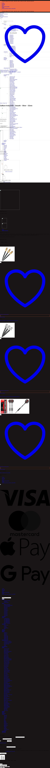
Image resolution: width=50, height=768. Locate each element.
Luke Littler (12, 111)
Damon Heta (6, 656)
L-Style (5, 157)
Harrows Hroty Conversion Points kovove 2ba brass (9, 320)
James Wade (6, 668)
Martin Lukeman (12, 116)
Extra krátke (6, 625)
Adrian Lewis (6, 650)
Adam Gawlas (6, 649)
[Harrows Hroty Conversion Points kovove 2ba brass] (7, 261)
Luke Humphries (12, 109)
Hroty (14, 127)
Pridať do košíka (3, 126)
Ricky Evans (12, 110)
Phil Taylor (11, 122)
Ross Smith (6, 699)
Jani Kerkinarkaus (7, 670)
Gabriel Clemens (7, 662)
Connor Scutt (6, 655)
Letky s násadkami (7, 623)
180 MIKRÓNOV (7, 622)
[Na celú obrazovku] (3, 766)
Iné (6, 103)
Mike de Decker (6, 690)
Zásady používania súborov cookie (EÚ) (8, 8)
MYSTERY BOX (4, 646)
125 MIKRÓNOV (7, 620)
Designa (5, 730)
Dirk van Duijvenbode (7, 659)
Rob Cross (11, 125)
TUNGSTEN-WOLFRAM (8, 605)
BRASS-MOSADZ (7, 604)
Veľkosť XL (6, 635)
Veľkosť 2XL (6, 636)
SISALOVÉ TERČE (7, 600)
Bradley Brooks (6, 652)
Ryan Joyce (12, 129)
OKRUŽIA (3, 616)
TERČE (3, 599)
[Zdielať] (6, 766)
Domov (1, 103)
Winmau (5, 715)
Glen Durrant (6, 665)
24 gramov (6, 613)
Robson (5, 721)
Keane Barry (6, 677)
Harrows (5, 716)
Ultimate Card (6, 159)
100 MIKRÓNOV (7, 619)
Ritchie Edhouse (12, 124)
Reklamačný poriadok (5, 6)
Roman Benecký (12, 126)
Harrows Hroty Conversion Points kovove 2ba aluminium (10, 396)
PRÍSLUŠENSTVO (5, 640)
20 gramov (6, 609)
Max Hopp (11, 117)
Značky (3, 714)
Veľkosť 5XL (6, 639)
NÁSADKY (4, 624)
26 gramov (6, 615)
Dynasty (5, 158)
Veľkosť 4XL (6, 638)
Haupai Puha (6, 666)
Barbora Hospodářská (7, 651)
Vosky (5, 645)
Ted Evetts (5, 708)
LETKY (3, 617)
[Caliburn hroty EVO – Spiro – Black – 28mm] (4, 112)
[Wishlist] (0, 18)
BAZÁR (3, 711)
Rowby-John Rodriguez (14, 128)
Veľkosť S (5, 632)
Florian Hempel (6, 661)
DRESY (3, 631)
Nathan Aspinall (6, 691)
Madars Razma (12, 113)
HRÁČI (3, 647)
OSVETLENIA (6, 602)
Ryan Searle (6, 702)
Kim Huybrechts (12, 106)
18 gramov (6, 607)
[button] (25, 316)
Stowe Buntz (6, 707)
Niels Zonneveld (12, 121)
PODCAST (4, 713)
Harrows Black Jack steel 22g (5, 472)
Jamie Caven (6, 669)
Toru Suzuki (6, 710)
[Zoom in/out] (1, 766)
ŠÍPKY (3, 603)
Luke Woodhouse (13, 112)
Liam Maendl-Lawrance (14, 108)
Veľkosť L (5, 634)
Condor (5, 718)
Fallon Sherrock (6, 660)
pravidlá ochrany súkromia (10, 751)
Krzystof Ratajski (13, 107)
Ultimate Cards (6, 648)
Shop (4, 103)
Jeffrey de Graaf (6, 671)
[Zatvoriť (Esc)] (8, 766)
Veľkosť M (5, 633)
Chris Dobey (6, 654)
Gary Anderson (6, 663)
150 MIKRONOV (7, 621)
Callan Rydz (6, 653)
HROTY (3, 629)
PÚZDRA (3, 630)
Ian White (5, 667)
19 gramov (6, 608)
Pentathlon (6, 153)
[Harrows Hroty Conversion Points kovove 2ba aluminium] (7, 337)
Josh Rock (5, 675)
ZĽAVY (3, 712)
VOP (3, 5)
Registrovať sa (3, 753)
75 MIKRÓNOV (6, 618)
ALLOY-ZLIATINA (7, 606)
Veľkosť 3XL (6, 637)
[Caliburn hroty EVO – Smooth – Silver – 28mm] (4, 117)
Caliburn (5, 154)
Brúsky (5, 644)
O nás (3, 477)
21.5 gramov (6, 610)
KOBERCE (5, 601)
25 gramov (6, 614)
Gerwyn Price (6, 664)
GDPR (3, 7)
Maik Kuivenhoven (13, 114)
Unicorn (5, 717)
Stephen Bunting (7, 706)
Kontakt (3, 4)
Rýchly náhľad (2, 393)
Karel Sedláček (6, 676)
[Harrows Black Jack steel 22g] (14, 413)
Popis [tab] (3, 229)
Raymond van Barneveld (14, 123)
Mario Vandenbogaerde (14, 115)
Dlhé (5, 628)
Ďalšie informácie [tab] (5, 230)
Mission (5, 156)
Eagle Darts (6, 155)
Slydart (5, 152)
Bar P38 (3, 478)
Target (5, 150)
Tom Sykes (5, 709)
